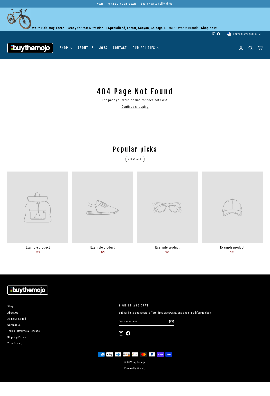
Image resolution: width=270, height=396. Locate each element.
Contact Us (14, 325)
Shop (65, 48)
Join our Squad (16, 318)
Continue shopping (135, 106)
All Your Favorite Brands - (162, 28)
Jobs (103, 48)
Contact (120, 48)
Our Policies (144, 48)
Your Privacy (15, 343)
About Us (86, 48)
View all (135, 159)
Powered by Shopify (134, 368)
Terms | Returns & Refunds (23, 331)
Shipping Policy (16, 337)
